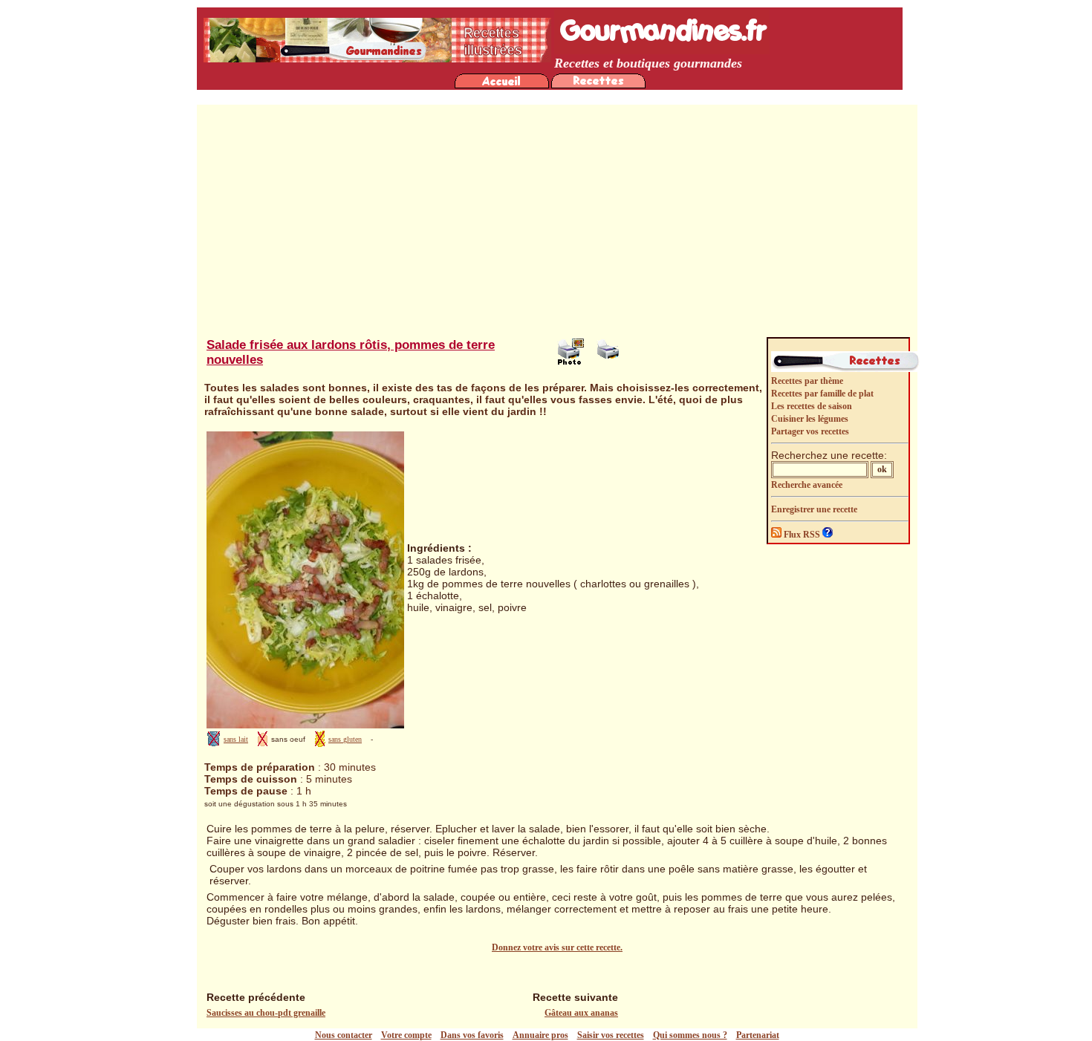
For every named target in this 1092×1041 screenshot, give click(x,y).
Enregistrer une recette (814, 509)
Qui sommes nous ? (690, 1035)
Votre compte (406, 1035)
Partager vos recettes (810, 431)
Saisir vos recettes (610, 1035)
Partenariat (757, 1035)
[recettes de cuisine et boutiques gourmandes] (502, 85)
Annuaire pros (540, 1035)
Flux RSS (801, 534)
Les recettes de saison (811, 406)
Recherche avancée (806, 485)
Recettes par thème (807, 381)
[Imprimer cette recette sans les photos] (610, 362)
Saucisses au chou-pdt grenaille (266, 1013)
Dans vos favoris (472, 1035)
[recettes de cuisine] (598, 85)
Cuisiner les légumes (809, 419)
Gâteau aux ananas (581, 1013)
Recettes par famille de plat (822, 393)
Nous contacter (343, 1035)
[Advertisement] (557, 223)
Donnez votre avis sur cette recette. (557, 947)
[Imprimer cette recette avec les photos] (570, 362)
